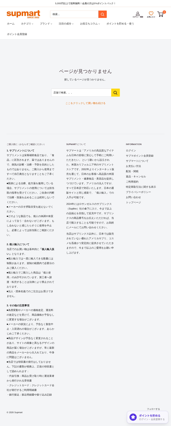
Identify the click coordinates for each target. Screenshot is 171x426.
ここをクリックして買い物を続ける (85, 103)
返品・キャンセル (136, 176)
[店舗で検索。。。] (115, 93)
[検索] (102, 14)
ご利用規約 (132, 181)
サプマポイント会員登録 (139, 155)
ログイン (131, 150)
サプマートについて (137, 160)
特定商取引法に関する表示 (141, 186)
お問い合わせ (133, 197)
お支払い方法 (133, 166)
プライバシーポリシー (138, 192)
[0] (160, 14)
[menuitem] (11, 23)
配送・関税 (132, 171)
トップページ (133, 202)
